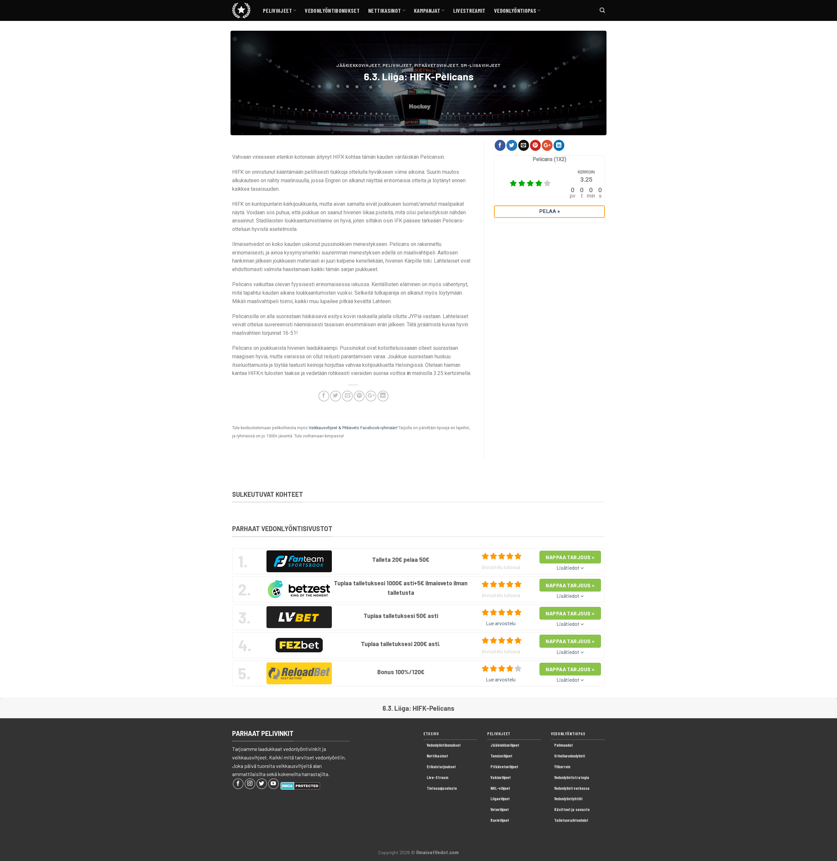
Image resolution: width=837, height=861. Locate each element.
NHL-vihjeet (500, 788)
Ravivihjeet (499, 820)
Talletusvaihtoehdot (571, 820)
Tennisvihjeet (501, 755)
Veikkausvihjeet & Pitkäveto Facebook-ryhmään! (353, 427)
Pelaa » (549, 211)
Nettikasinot (384, 10)
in (409, 373)
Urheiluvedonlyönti (569, 755)
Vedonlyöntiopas (515, 10)
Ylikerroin (562, 766)
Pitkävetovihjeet (436, 65)
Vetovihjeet (499, 809)
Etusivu (431, 733)
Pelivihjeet (277, 10)
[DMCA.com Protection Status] (300, 785)
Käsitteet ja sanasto (571, 809)
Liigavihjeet (500, 798)
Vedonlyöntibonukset (332, 10)
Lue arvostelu (501, 623)
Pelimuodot (563, 745)
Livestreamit (469, 10)
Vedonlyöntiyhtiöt (568, 798)
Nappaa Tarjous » (570, 557)
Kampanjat (427, 10)
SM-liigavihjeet (481, 65)
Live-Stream (437, 777)
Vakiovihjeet (500, 777)
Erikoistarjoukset (441, 766)
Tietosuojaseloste (442, 788)
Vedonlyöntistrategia (571, 777)
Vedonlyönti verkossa (571, 788)
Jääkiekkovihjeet (358, 65)
